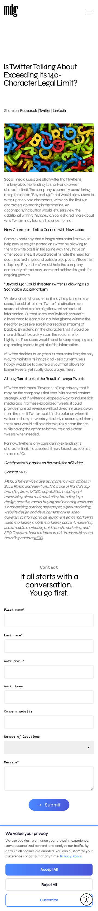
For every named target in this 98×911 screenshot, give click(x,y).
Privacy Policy (71, 856)
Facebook (28, 110)
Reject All (49, 884)
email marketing (79, 517)
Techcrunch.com (48, 215)
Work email (14, 661)
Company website (18, 711)
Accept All (49, 869)
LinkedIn (60, 110)
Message (11, 762)
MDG (22, 472)
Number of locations (22, 736)
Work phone (13, 686)
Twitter (45, 110)
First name (14, 609)
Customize (49, 900)
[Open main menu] (89, 14)
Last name (13, 635)
